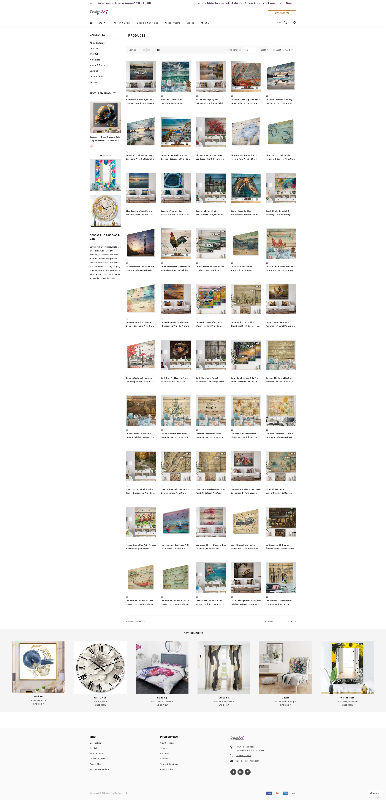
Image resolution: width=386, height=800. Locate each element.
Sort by (264, 50)
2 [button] (104, 155)
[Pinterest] (248, 772)
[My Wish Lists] (294, 23)
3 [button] (107, 155)
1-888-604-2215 (142, 3)
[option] (105, 127)
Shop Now (38, 704)
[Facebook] (233, 772)
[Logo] (99, 12)
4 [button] (110, 155)
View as (132, 50)
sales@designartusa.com (121, 3)
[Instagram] (240, 772)
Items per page (234, 50)
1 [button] (101, 155)
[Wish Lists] (92, 146)
